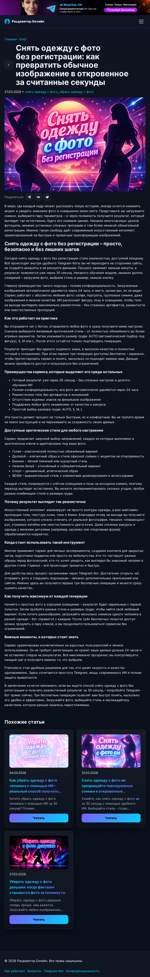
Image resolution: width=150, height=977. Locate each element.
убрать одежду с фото (76, 92)
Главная (10, 39)
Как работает (14, 971)
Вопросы (34, 971)
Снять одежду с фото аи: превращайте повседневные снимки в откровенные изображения (107, 786)
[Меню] (141, 20)
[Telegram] (29, 197)
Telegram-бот (54, 971)
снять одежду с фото (41, 92)
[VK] (38, 197)
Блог (23, 39)
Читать (39, 818)
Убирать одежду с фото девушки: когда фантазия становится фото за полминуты (37, 887)
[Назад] (8, 65)
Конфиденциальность (82, 971)
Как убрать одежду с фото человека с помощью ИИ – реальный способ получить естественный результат (34, 786)
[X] (47, 197)
